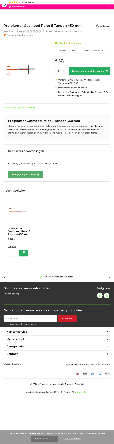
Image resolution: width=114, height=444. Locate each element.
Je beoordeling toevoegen (58, 31)
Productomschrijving (14, 107)
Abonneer (67, 318)
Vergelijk (78, 31)
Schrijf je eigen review (24, 174)
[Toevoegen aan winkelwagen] (23, 253)
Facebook (100, 295)
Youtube (106, 295)
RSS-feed (95, 364)
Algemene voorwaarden (77, 364)
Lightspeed (57, 384)
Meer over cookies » (72, 439)
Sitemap (106, 364)
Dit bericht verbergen (44, 439)
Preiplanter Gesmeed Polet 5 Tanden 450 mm (19, 231)
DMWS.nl (79, 384)
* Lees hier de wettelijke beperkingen (20, 324)
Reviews (32, 107)
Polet (11, 31)
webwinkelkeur (81, 392)
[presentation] (6, 276)
